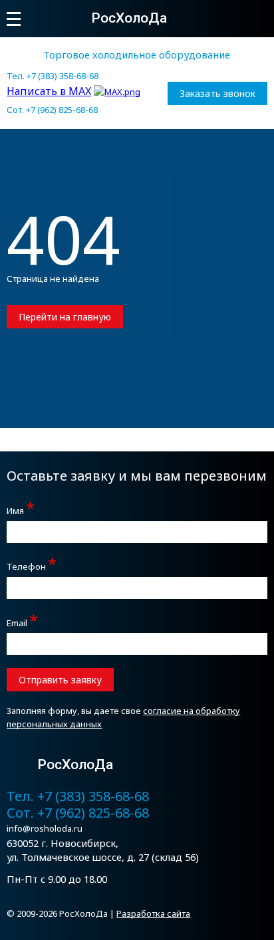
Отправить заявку (60, 679)
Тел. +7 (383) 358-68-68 (52, 76)
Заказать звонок (217, 93)
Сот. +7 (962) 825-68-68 (52, 110)
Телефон (32, 565)
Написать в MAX (49, 91)
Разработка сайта (153, 913)
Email (22, 621)
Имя (21, 509)
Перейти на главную (65, 316)
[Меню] (14, 19)
